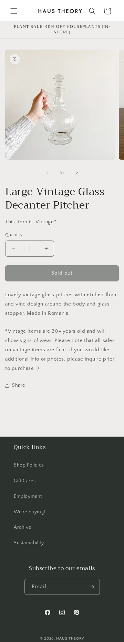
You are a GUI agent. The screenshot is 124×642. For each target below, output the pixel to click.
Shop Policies (29, 465)
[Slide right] (77, 172)
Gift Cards (25, 481)
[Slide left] (46, 172)
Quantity (14, 234)
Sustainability (29, 543)
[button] (13, 11)
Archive (22, 527)
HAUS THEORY (70, 638)
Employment (28, 496)
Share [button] (18, 385)
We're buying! (29, 512)
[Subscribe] (92, 587)
